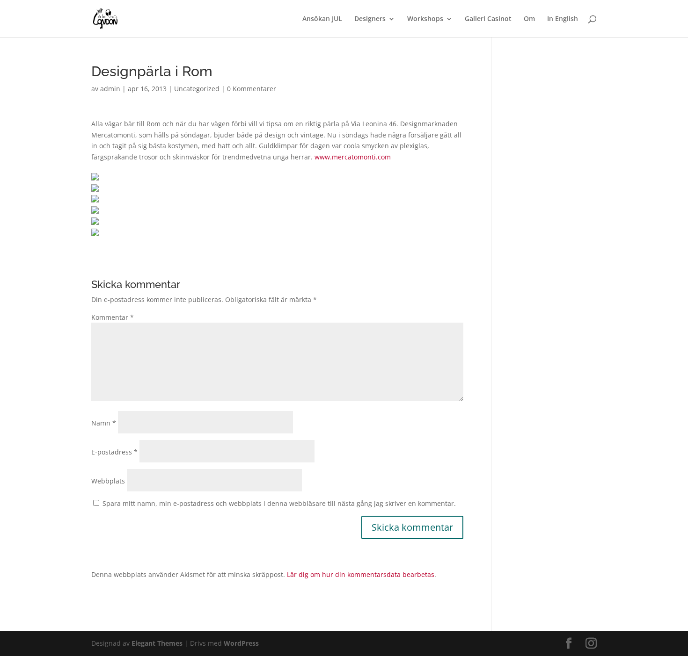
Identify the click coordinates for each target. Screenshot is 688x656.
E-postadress (114, 451)
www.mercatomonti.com (353, 156)
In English (562, 19)
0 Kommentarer (251, 88)
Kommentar (112, 317)
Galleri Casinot (488, 19)
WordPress (241, 643)
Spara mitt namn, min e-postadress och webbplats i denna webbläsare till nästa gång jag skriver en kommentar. (279, 503)
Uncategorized (197, 88)
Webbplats (108, 480)
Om (529, 19)
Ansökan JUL (322, 19)
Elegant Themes (157, 643)
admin (110, 88)
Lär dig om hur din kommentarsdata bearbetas (360, 574)
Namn (103, 422)
